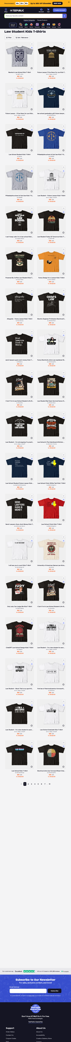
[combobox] (33, 16)
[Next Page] (49, 784)
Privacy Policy (32, 995)
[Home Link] (17, 10)
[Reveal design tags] (32, 68)
